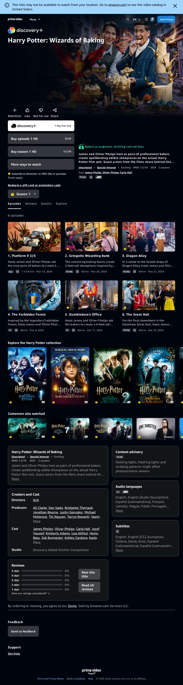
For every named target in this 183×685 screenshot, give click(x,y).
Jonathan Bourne (45, 512)
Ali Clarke (40, 508)
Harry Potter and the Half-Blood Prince (113, 429)
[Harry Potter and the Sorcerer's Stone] (27, 376)
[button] (31, 593)
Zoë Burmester (52, 538)
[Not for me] (41, 110)
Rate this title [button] (88, 574)
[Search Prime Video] (128, 19)
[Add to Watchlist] (15, 110)
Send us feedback (76, 678)
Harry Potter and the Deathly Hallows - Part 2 (70, 429)
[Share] (55, 110)
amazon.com (117, 5)
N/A (36, 500)
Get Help (14, 653)
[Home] (15, 19)
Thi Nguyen (57, 517)
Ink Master (156, 429)
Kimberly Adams (58, 533)
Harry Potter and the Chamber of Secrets (27, 429)
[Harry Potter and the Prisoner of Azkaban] (156, 376)
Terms (72, 606)
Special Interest (106, 167)
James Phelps (93, 172)
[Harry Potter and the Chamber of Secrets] (113, 376)
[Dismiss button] (175, 6)
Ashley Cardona (76, 538)
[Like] (27, 110)
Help (90, 678)
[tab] (14, 203)
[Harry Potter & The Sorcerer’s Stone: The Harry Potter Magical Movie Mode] (70, 376)
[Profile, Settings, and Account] (152, 19)
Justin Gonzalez (71, 512)
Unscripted (85, 167)
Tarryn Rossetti (78, 517)
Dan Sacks (56, 508)
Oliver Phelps (111, 172)
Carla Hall (126, 172)
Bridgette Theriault (79, 508)
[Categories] (146, 19)
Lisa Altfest (79, 533)
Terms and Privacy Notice (50, 678)
